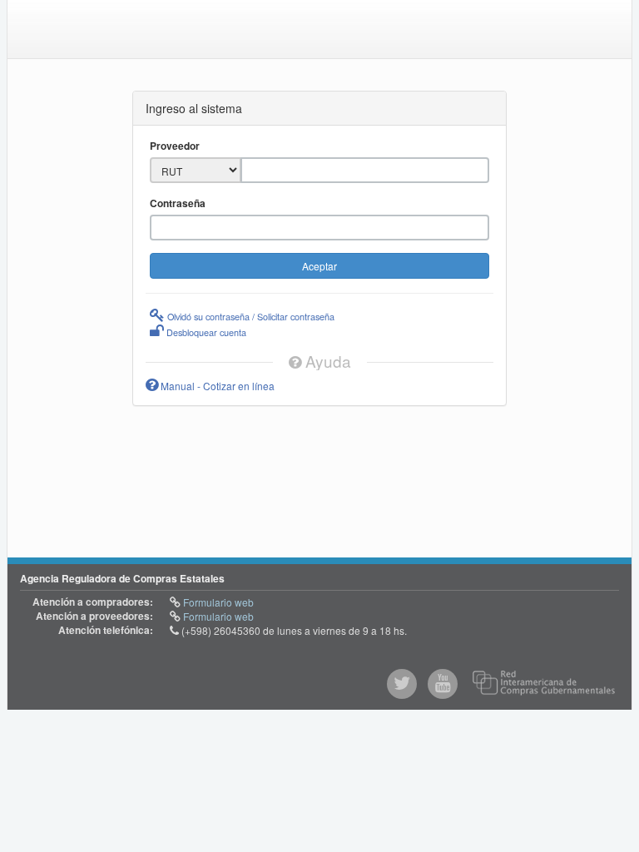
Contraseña (178, 203)
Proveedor (175, 146)
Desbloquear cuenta (205, 332)
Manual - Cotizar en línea (216, 386)
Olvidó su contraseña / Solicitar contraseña (249, 316)
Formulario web (217, 602)
